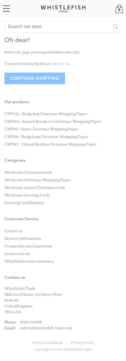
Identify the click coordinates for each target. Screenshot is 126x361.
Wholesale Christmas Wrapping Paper (37, 180)
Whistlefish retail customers (29, 262)
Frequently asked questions (28, 246)
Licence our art (17, 254)
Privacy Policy (82, 343)
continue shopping (34, 78)
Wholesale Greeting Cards (27, 195)
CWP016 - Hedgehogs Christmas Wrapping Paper (46, 137)
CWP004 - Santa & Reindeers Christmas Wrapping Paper (52, 122)
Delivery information (22, 239)
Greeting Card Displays (24, 203)
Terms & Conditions (47, 343)
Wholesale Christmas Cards (28, 173)
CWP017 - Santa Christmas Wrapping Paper (41, 129)
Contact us (13, 231)
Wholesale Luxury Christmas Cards (34, 188)
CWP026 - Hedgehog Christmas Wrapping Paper (45, 114)
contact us (60, 64)
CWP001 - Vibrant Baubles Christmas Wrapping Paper (50, 145)
